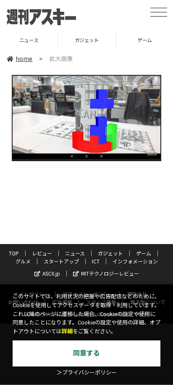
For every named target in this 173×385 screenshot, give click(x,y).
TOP (14, 253)
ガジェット (65, 39)
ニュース (75, 253)
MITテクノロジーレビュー (110, 273)
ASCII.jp (51, 273)
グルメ (23, 261)
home (24, 58)
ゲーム (123, 39)
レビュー (42, 253)
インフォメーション (135, 261)
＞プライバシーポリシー (87, 372)
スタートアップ (61, 261)
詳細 (67, 331)
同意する (86, 353)
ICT (96, 261)
